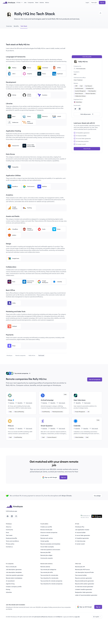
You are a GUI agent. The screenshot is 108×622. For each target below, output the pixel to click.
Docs (7, 532)
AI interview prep (80, 541)
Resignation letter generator (83, 592)
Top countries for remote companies (51, 581)
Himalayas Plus (79, 527)
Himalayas (9, 355)
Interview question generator (14, 575)
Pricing (8, 589)
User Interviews (79, 400)
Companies (31, 2)
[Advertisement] (36, 37)
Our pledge (97, 495)
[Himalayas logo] (9, 2)
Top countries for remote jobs (49, 575)
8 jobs (98, 420)
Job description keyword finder (84, 572)
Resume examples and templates (50, 544)
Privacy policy (10, 544)
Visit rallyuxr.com (85, 114)
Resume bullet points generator (84, 581)
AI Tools (18, 2)
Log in (87, 2)
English (97, 616)
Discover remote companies (48, 532)
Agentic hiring (10, 584)
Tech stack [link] (41, 355)
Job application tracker (82, 529)
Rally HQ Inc (32, 355)
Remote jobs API (80, 566)
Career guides (44, 541)
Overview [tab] (9, 26)
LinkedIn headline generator (83, 589)
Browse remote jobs (46, 529)
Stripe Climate (67, 496)
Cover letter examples (47, 547)
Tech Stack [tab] (24, 26)
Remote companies (20, 355)
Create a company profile (13, 586)
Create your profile (46, 527)
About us (8, 527)
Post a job (94, 2)
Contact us (9, 547)
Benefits (18, 403)
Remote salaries (45, 566)
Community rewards (46, 558)
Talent (36, 2)
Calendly (77, 426)
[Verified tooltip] (13, 400)
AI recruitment (10, 581)
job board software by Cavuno (43, 616)
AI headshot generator (82, 538)
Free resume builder (81, 575)
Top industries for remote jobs (49, 578)
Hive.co (11, 426)
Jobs (25, 2)
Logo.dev (77, 616)
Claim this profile (86, 56)
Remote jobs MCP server (82, 569)
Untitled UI (59, 616)
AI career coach (80, 544)
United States (79, 102)
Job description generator (14, 569)
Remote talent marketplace (14, 578)
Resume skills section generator (84, 584)
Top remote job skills (46, 572)
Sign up (102, 2)
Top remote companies (21, 373)
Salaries (42, 2)
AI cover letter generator (82, 535)
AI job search (44, 535)
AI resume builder (80, 532)
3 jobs (65, 394)
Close (10, 400)
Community (9, 529)
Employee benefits (11, 538)
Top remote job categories (48, 569)
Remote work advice (46, 538)
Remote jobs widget (46, 555)
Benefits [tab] (16, 26)
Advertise (9, 592)
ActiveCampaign (47, 400)
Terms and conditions (12, 541)
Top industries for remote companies (51, 584)
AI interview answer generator (84, 586)
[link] (9, 355)
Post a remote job (11, 566)
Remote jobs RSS (45, 552)
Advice (47, 2)
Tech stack (28, 403)
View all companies (94, 379)
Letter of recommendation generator (86, 595)
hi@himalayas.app (11, 511)
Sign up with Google (51, 477)
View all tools (86, 148)
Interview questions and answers (50, 549)
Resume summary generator (83, 578)
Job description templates (14, 572)
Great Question (47, 426)
